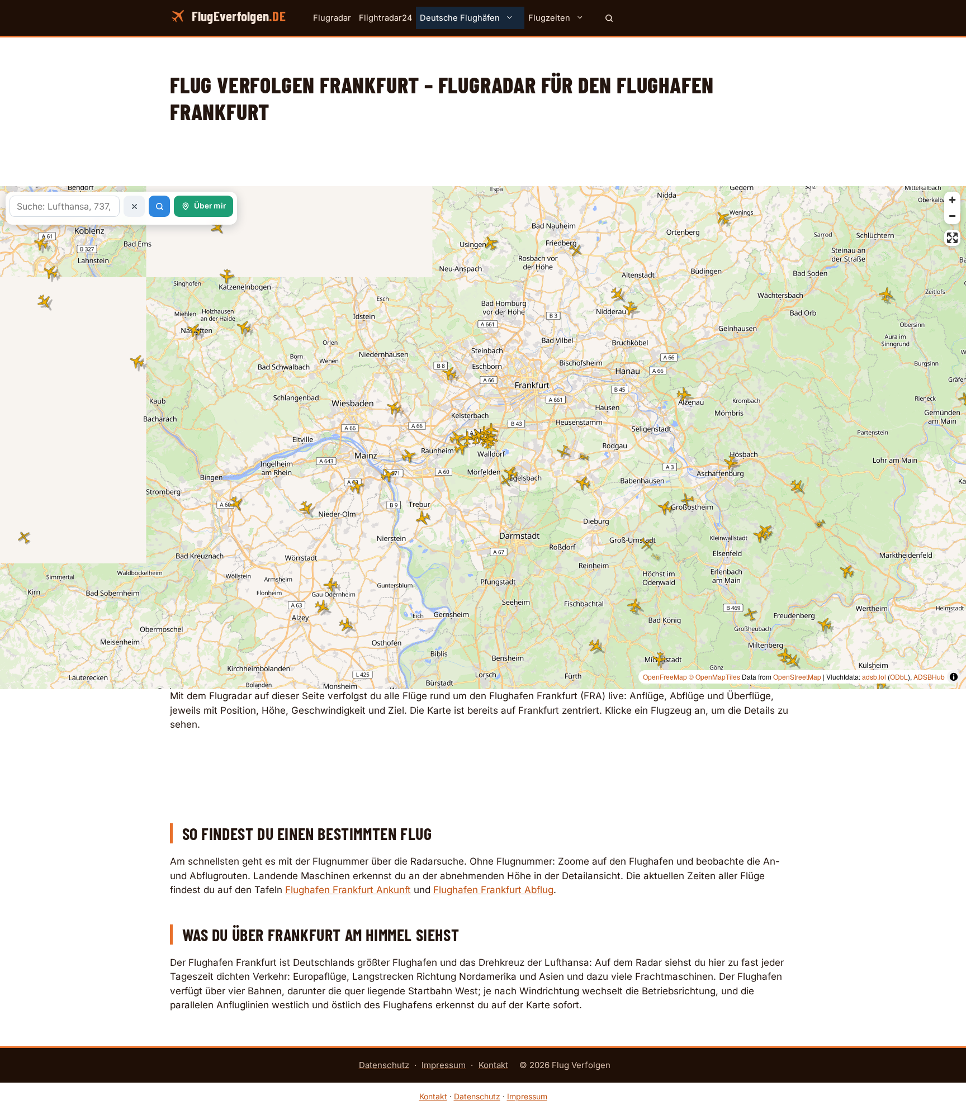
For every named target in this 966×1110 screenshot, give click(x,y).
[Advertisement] (483, 161)
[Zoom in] (952, 200)
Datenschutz (384, 1065)
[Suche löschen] (134, 206)
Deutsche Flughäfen (460, 18)
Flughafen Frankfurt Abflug (493, 889)
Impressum (444, 1065)
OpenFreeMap (665, 676)
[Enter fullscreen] (952, 238)
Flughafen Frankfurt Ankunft (348, 889)
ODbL (899, 676)
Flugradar (332, 18)
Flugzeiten (549, 18)
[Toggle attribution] (953, 677)
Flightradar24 (385, 18)
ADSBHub (929, 676)
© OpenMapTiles (714, 676)
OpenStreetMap (797, 676)
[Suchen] (609, 18)
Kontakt (493, 1065)
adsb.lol (874, 676)
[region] (483, 437)
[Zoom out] (952, 216)
